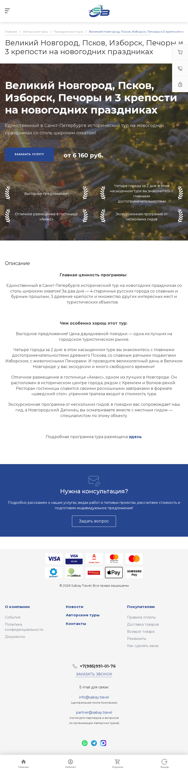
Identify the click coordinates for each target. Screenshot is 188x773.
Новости (74, 606)
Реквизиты (136, 638)
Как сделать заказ (143, 646)
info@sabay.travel (94, 697)
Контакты (76, 623)
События (12, 617)
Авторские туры (83, 615)
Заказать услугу (29, 154)
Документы (15, 636)
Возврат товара (140, 631)
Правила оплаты (141, 617)
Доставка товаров (143, 624)
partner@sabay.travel (94, 712)
